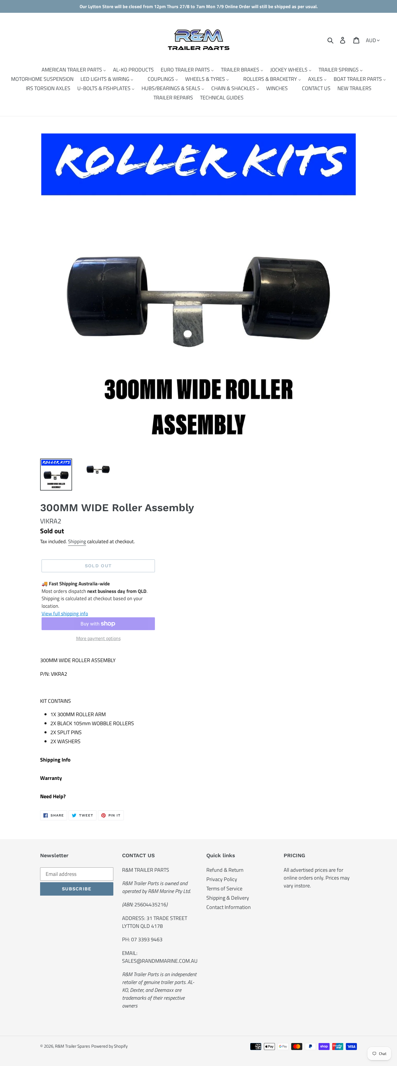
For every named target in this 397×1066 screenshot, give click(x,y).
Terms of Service (224, 888)
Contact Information (228, 907)
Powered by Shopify (109, 1046)
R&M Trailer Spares (72, 1046)
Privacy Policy (221, 879)
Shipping (77, 541)
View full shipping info (65, 613)
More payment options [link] (98, 638)
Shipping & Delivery (227, 898)
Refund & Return (225, 870)
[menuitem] (70, 69)
